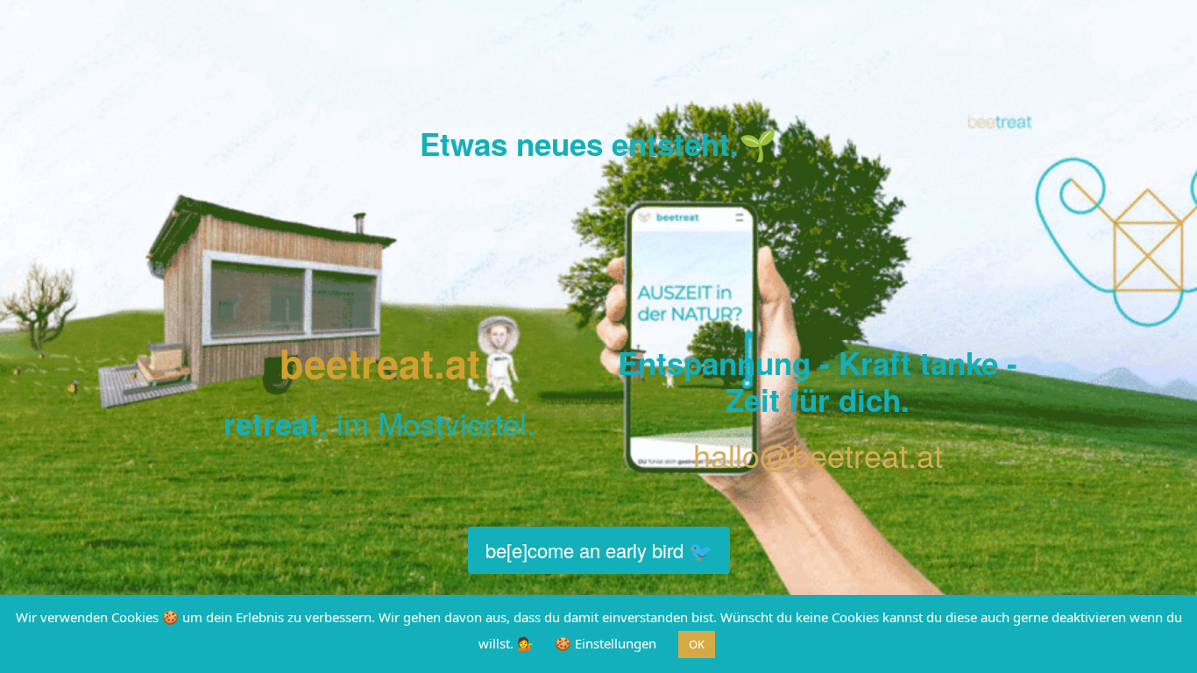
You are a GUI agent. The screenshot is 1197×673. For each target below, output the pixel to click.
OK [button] (697, 644)
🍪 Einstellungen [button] (605, 643)
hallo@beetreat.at (818, 454)
